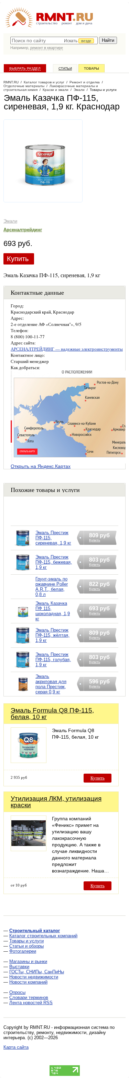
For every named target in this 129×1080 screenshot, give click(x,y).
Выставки (19, 966)
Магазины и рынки (28, 961)
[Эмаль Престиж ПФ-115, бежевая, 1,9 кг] (23, 571)
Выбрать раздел (25, 68)
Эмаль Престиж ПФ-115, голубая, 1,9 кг (53, 659)
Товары (91, 68)
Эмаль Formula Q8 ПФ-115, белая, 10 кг (52, 713)
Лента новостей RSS (31, 1002)
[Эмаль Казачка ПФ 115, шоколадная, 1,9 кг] (23, 619)
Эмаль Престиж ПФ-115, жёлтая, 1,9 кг (52, 635)
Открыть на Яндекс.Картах (41, 466)
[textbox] (54, 40)
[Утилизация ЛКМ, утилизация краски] (28, 849)
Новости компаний (28, 982)
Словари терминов (28, 997)
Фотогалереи (22, 951)
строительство (46, 23)
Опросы (17, 992)
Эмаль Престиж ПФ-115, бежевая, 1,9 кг (53, 562)
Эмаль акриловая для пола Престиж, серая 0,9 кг (50, 684)
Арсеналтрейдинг (22, 229)
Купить (18, 258)
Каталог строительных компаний (43, 935)
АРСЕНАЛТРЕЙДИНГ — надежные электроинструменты (67, 349)
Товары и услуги (26, 940)
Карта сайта (16, 1047)
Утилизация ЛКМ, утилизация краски (56, 802)
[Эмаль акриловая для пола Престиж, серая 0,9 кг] (23, 692)
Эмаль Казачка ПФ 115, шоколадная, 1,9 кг (52, 611)
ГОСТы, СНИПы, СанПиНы (36, 971)
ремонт (67, 23)
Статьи (65, 68)
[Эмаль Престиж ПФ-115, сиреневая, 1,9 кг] (23, 546)
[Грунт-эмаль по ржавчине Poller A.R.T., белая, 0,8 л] (23, 595)
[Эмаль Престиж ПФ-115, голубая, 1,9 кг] (23, 668)
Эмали (10, 221)
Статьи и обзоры (26, 946)
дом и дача (84, 23)
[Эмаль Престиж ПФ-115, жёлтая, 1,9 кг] (23, 644)
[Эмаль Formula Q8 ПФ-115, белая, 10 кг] (28, 761)
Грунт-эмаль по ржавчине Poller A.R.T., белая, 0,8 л (51, 586)
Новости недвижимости (33, 976)
